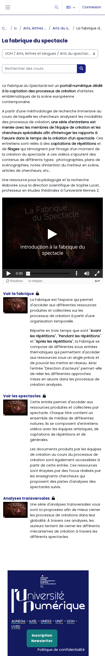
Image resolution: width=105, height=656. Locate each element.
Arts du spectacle (61, 28)
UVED (15, 626)
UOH (16, 28)
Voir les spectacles (22, 396)
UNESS (46, 621)
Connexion (91, 7)
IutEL (33, 621)
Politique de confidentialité (61, 649)
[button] (56, 7)
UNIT (59, 621)
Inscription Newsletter (42, 638)
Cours (5, 28)
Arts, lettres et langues (35, 28)
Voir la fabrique (18, 293)
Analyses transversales (26, 498)
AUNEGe (18, 621)
